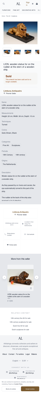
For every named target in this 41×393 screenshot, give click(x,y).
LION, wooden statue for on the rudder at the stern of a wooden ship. (18, 296)
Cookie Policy (18, 384)
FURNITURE (6, 10)
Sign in (28, 3)
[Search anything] (4, 4)
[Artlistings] (19, 3)
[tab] (7, 52)
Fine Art (8, 16)
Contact (11, 354)
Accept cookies (30, 389)
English (15, 360)
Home (3, 16)
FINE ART (16, 10)
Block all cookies (11, 389)
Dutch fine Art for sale (20, 326)
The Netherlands (9, 164)
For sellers (20, 354)
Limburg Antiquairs (12, 91)
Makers (34, 354)
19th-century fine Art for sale (20, 318)
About (4, 354)
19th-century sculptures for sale (20, 322)
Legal (27, 354)
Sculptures (16, 145)
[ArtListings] (20, 338)
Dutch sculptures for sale (20, 329)
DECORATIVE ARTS (28, 10)
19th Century (8, 154)
